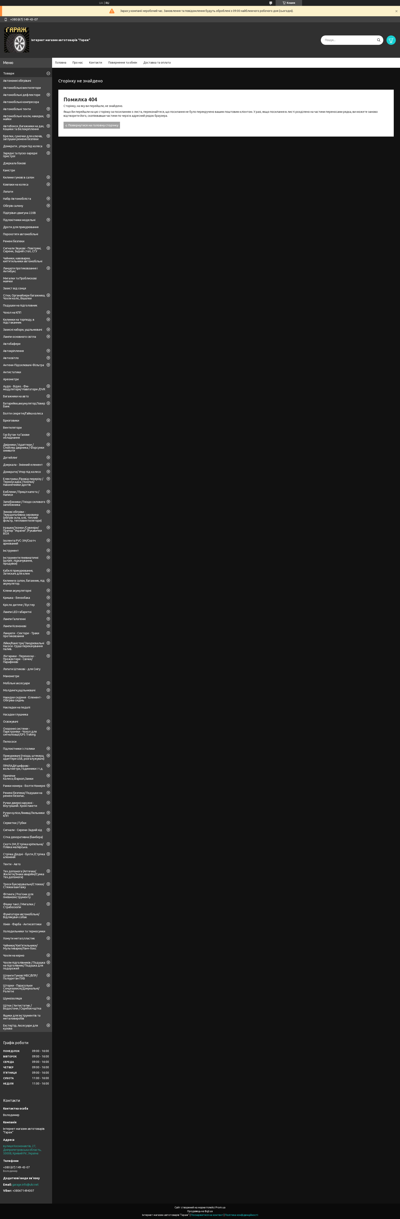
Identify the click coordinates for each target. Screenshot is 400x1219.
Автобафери (11, 343)
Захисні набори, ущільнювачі (22, 329)
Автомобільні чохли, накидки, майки (23, 117)
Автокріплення (13, 351)
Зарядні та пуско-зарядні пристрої (20, 155)
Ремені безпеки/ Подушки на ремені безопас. (22, 794)
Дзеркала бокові (14, 163)
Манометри (11, 676)
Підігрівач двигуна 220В (19, 213)
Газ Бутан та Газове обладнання (16, 436)
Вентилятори (12, 427)
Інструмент (11, 550)
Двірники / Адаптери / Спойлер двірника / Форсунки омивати (23, 447)
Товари (8, 73)
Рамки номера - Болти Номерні (24, 785)
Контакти (95, 62)
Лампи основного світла (19, 336)
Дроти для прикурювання (21, 227)
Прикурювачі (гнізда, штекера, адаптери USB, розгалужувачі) (23, 757)
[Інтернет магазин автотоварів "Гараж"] (16, 39)
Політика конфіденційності (241, 1215)
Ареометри (11, 379)
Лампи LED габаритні (17, 612)
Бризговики (11, 420)
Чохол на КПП (12, 312)
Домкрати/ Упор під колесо (22, 471)
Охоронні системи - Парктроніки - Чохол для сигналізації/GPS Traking (20, 731)
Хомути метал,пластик (19, 938)
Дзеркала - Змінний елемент (23, 464)
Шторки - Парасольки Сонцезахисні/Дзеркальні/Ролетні (21, 988)
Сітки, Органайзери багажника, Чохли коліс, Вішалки (24, 297)
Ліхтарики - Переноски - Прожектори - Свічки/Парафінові (19, 659)
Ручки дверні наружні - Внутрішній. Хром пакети (20, 804)
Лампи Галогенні (14, 619)
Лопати (8, 191)
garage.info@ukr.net (25, 1184)
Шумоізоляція (12, 998)
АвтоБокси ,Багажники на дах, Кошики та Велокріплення (23, 127)
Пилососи (9, 741)
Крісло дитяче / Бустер (19, 604)
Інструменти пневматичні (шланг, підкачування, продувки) (20, 560)
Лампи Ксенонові (14, 626)
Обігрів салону (13, 205)
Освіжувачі (10, 721)
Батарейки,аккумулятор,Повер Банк (24, 405)
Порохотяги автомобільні (20, 234)
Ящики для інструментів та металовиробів (21, 1017)
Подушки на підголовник (20, 305)
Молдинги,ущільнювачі (19, 690)
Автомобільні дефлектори (21, 95)
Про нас (77, 62)
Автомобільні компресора (21, 102)
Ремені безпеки (13, 241)
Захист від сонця (14, 288)
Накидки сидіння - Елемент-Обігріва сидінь (22, 699)
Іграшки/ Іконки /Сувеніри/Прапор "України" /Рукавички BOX (22, 530)
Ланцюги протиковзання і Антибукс (20, 270)
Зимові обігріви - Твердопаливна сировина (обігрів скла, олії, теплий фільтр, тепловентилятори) (22, 516)
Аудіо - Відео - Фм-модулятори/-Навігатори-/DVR (24, 388)
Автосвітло (11, 358)
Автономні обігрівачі (17, 80)
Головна (60, 62)
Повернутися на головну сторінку (93, 125)
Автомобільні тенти (17, 109)
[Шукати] (378, 40)
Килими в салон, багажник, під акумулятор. (24, 582)
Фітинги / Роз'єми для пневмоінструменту (18, 896)
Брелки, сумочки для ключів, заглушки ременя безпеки (22, 137)
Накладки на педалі (16, 707)
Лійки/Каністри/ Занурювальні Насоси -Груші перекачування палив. (23, 646)
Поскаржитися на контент (207, 1215)
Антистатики (12, 372)
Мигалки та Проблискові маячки (20, 280)
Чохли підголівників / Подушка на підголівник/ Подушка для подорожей (24, 965)
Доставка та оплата (157, 62)
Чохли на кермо (13, 955)
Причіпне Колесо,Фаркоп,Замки (18, 777)
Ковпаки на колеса (15, 184)
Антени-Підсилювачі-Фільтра (23, 365)
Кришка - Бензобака (16, 597)
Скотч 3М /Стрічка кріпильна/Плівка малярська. (23, 845)
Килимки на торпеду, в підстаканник (18, 321)
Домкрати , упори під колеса (22, 146)
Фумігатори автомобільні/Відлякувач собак (21, 916)
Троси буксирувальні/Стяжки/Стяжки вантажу (23, 886)
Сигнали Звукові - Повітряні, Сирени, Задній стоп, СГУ (22, 250)
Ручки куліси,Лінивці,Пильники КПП (24, 814)
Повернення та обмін (122, 62)
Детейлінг (10, 457)
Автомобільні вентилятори (22, 87)
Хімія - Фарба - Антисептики (22, 924)
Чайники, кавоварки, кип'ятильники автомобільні (22, 260)
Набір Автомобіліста (17, 198)
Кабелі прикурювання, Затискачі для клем (18, 572)
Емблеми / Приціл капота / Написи (21, 493)
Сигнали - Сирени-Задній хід (22, 830)
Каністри (9, 170)
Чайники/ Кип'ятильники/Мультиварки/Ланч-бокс (20, 947)
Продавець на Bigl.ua (200, 1211)
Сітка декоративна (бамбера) (23, 837)
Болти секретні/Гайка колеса (23, 413)
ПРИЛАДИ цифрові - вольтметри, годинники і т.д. (23, 767)
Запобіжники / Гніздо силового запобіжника (24, 503)
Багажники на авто (16, 396)
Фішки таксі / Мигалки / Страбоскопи (19, 906)
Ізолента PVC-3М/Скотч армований (19, 542)
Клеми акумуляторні (17, 590)
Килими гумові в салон (18, 177)
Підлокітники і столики (19, 748)
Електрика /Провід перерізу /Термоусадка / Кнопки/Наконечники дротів (23, 481)
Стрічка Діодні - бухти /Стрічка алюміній (24, 855)
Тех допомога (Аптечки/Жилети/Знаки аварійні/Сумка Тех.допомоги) (23, 874)
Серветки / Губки (14, 823)
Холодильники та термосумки (24, 931)
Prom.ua (220, 1207)
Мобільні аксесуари (16, 683)
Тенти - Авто (12, 864)
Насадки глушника (15, 714)
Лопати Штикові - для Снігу (21, 669)
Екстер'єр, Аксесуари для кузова (20, 1027)
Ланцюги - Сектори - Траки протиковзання (21, 634)
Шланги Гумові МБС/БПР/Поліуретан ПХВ (20, 977)
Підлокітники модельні (19, 220)
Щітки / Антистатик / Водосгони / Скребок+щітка (22, 1007)
